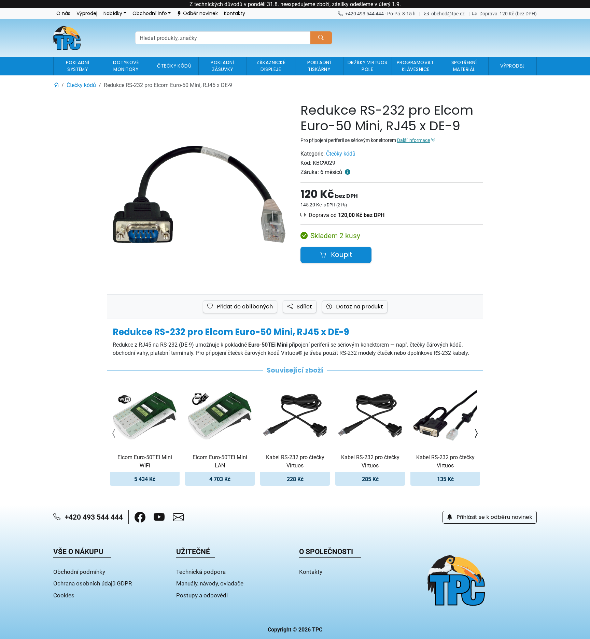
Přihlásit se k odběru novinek (493, 517)
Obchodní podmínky (79, 571)
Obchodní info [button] (149, 13)
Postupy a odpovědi (202, 595)
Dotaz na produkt (359, 306)
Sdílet (303, 306)
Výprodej (86, 13)
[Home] (56, 85)
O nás (63, 13)
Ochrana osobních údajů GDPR (92, 583)
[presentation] (114, 433)
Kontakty (234, 13)
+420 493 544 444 (93, 516)
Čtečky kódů (340, 153)
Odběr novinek (200, 13)
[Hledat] (321, 37)
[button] (140, 517)
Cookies (63, 595)
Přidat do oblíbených (244, 306)
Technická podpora (201, 571)
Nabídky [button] (112, 13)
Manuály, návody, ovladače (209, 583)
